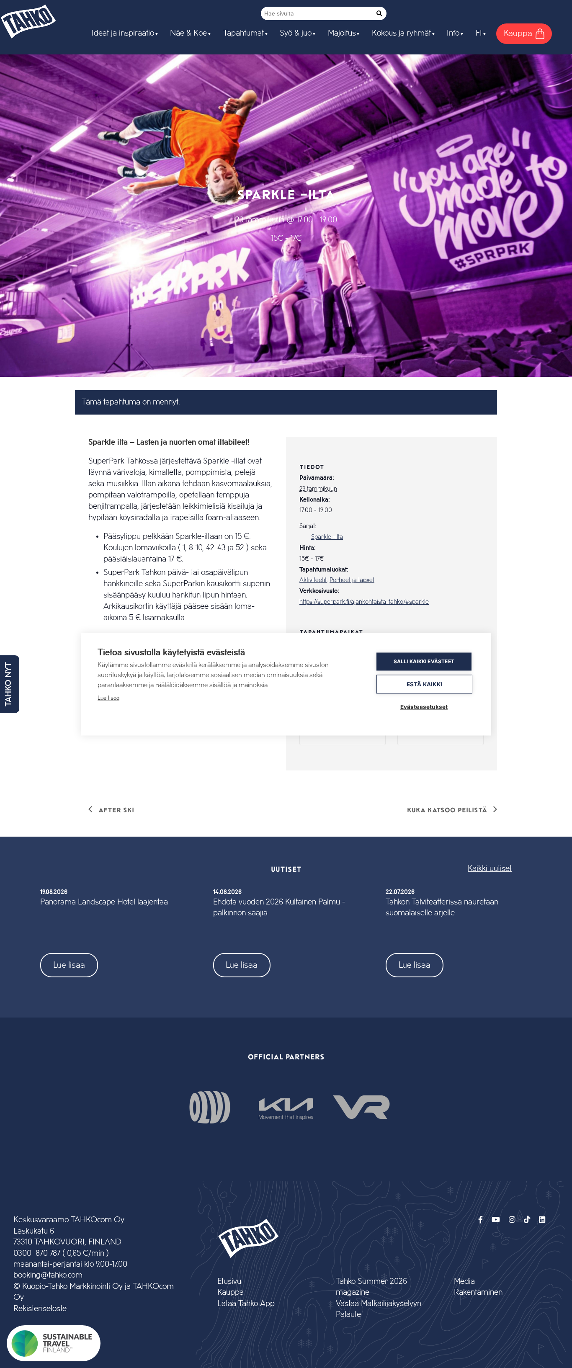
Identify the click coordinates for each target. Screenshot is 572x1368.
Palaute (348, 1314)
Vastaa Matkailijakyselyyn (378, 1303)
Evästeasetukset (424, 706)
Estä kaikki (424, 683)
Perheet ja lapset (352, 580)
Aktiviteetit (313, 580)
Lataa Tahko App (246, 1303)
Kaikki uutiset (490, 868)
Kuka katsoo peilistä (448, 809)
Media (464, 1281)
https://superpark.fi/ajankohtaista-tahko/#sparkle (364, 602)
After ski (115, 809)
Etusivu (229, 1281)
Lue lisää (69, 965)
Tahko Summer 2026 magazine (371, 1287)
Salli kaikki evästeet (424, 661)
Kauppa (230, 1292)
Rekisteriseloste (40, 1308)
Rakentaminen (478, 1292)
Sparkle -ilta (327, 537)
